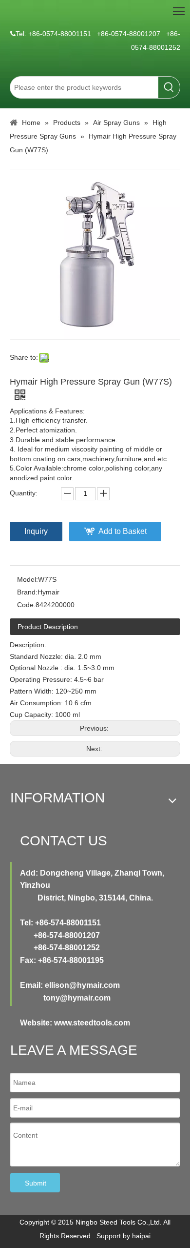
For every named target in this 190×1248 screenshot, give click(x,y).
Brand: (27, 592)
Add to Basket (122, 531)
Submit (35, 1183)
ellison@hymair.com (82, 985)
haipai (141, 1236)
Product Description (48, 627)
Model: (27, 579)
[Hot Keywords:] (169, 87)
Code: (26, 605)
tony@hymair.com (77, 998)
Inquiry (36, 531)
